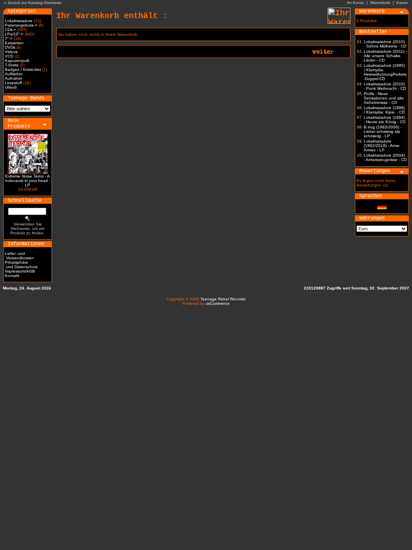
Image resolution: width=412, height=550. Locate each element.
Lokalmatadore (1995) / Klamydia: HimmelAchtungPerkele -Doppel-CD (385, 72)
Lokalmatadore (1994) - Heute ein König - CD (385, 119)
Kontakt (12, 275)
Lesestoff (13, 83)
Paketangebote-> (21, 25)
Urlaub (11, 87)
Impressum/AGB (20, 271)
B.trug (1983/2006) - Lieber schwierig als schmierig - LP (383, 131)
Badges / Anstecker (23, 69)
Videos (11, 52)
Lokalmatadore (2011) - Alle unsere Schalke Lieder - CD (385, 55)
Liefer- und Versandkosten (19, 255)
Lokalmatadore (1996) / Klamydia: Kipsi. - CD (384, 109)
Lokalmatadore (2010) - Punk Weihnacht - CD (385, 86)
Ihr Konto (355, 2)
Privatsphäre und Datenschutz (21, 264)
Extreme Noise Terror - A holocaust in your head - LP (27, 180)
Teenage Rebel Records (222, 299)
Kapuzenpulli (17, 60)
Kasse (402, 2)
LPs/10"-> (14, 34)
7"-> (8, 38)
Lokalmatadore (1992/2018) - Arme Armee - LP (382, 145)
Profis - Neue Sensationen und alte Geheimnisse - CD (384, 98)
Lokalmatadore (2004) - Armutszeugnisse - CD (385, 157)
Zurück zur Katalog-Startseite (35, 2)
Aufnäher (13, 78)
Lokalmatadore (19, 21)
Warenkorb (380, 2)
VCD (9, 56)
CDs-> (10, 29)
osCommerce (218, 303)
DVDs (10, 47)
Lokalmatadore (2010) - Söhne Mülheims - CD (385, 43)
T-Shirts (12, 65)
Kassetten (14, 43)
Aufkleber (14, 74)
